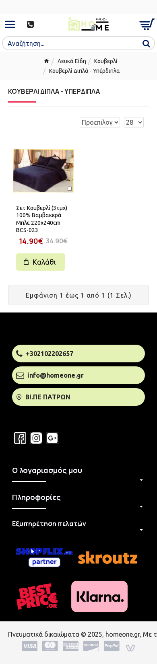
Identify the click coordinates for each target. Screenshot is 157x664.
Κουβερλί (106, 61)
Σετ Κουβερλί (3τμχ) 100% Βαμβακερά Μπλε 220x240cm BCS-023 (41, 219)
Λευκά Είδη (72, 61)
